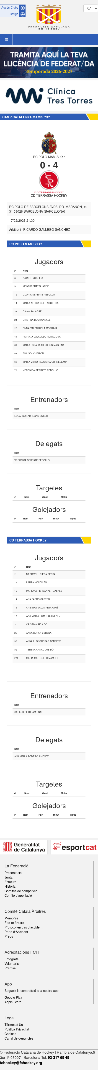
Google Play (13, 997)
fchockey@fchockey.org (21, 1062)
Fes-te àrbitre (14, 922)
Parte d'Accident (16, 931)
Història (10, 886)
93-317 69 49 (58, 1057)
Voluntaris (12, 963)
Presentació (13, 872)
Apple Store (13, 1002)
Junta (9, 877)
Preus (9, 936)
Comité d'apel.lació (18, 895)
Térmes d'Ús (14, 1024)
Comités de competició (21, 891)
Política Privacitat (17, 1029)
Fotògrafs (11, 959)
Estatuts (10, 881)
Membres (11, 918)
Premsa (10, 968)
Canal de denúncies (19, 1038)
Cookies (10, 1033)
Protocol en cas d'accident (23, 927)
